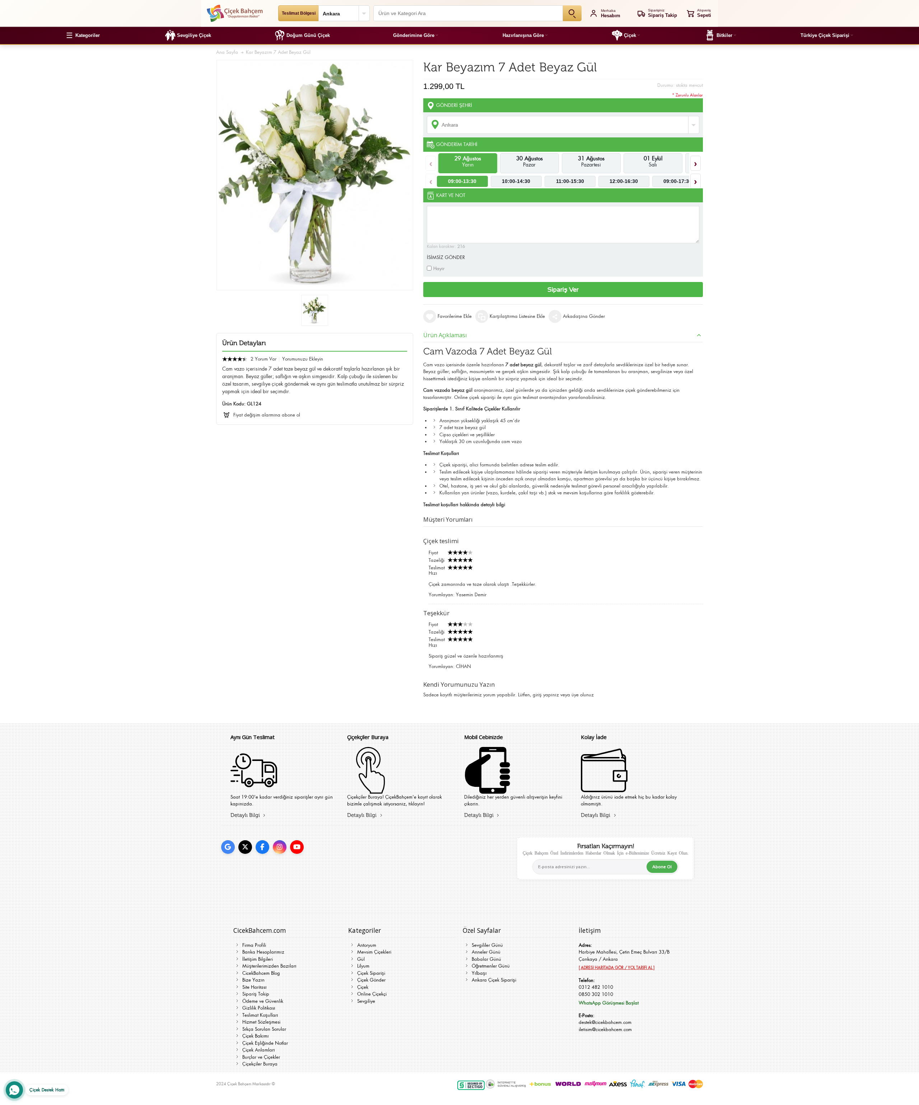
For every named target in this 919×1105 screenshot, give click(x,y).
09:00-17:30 (677, 181)
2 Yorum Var (263, 359)
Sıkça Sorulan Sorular (264, 1029)
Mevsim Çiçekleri (374, 952)
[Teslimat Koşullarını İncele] (253, 789)
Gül (361, 959)
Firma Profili (254, 945)
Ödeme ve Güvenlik (262, 1001)
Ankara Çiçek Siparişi (494, 980)
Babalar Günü (486, 959)
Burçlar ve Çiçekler (261, 1057)
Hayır (438, 268)
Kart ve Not (450, 195)
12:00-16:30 (624, 181)
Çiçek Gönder (371, 980)
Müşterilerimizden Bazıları (269, 966)
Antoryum (366, 945)
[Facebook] (262, 847)
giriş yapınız (546, 695)
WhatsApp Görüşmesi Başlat (609, 1003)
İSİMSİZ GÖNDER (446, 257)
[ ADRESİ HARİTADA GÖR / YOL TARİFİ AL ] (616, 967)
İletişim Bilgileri (257, 959)
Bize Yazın (253, 980)
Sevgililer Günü (487, 945)
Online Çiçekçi (372, 994)
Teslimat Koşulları (260, 1015)
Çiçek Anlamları (258, 1050)
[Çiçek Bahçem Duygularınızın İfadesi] (234, 13)
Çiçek (362, 987)
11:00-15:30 (570, 181)
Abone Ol (662, 866)
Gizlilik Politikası (258, 1008)
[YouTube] (297, 847)
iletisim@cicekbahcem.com (605, 1029)
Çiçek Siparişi (371, 973)
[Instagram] (279, 847)
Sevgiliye (366, 1001)
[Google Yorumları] (228, 847)
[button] (83, 35)
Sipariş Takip (255, 994)
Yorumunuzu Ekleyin (302, 359)
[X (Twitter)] (245, 847)
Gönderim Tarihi (456, 144)
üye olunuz (583, 695)
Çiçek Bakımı (255, 1036)
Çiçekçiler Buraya (259, 1064)
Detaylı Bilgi (245, 815)
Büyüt (315, 175)
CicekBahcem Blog (261, 973)
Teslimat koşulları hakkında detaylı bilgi (464, 505)
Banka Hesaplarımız (263, 952)
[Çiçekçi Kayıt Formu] (370, 789)
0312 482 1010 (596, 987)
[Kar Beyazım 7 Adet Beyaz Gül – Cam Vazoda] (314, 310)
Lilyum (363, 966)
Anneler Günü (486, 952)
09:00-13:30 (462, 181)
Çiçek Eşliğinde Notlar (265, 1043)
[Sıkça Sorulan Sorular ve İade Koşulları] (604, 789)
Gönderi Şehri (454, 105)
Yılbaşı (479, 973)
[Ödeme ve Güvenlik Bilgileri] (487, 789)
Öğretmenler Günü (491, 966)
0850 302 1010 (596, 994)
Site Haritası (254, 987)
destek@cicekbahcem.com (605, 1022)
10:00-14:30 (516, 181)
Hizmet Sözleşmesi (261, 1022)
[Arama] (572, 13)
